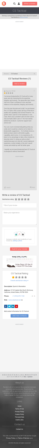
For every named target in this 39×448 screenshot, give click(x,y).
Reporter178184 (10, 91)
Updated (29, 376)
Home (19, 406)
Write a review (29, 3)
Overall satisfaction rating (20, 280)
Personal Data (19, 417)
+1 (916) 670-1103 (18, 296)
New (25, 376)
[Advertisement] (19, 44)
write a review (24, 17)
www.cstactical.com (14, 300)
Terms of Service (23, 438)
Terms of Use (19, 409)
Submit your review (19, 249)
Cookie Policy (19, 414)
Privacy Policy (19, 411)
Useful (8, 187)
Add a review (19, 84)
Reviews (6, 73)
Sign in (19, 3)
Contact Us (19, 429)
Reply (33, 187)
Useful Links (19, 420)
